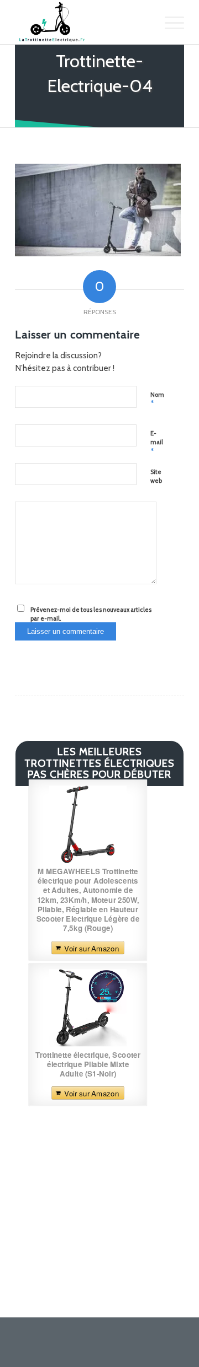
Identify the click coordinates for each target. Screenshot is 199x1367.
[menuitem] (169, 22)
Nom (157, 399)
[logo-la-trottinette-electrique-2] (82, 22)
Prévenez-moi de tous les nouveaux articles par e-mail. (90, 614)
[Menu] (169, 22)
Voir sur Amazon (91, 948)
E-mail (156, 442)
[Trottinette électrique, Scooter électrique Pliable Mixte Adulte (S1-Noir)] (88, 1007)
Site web (156, 476)
